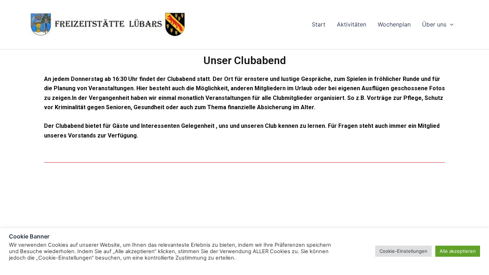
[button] (450, 24)
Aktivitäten (351, 24)
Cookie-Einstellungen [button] (403, 251)
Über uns (434, 24)
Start (318, 24)
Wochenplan (394, 24)
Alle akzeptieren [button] (458, 251)
